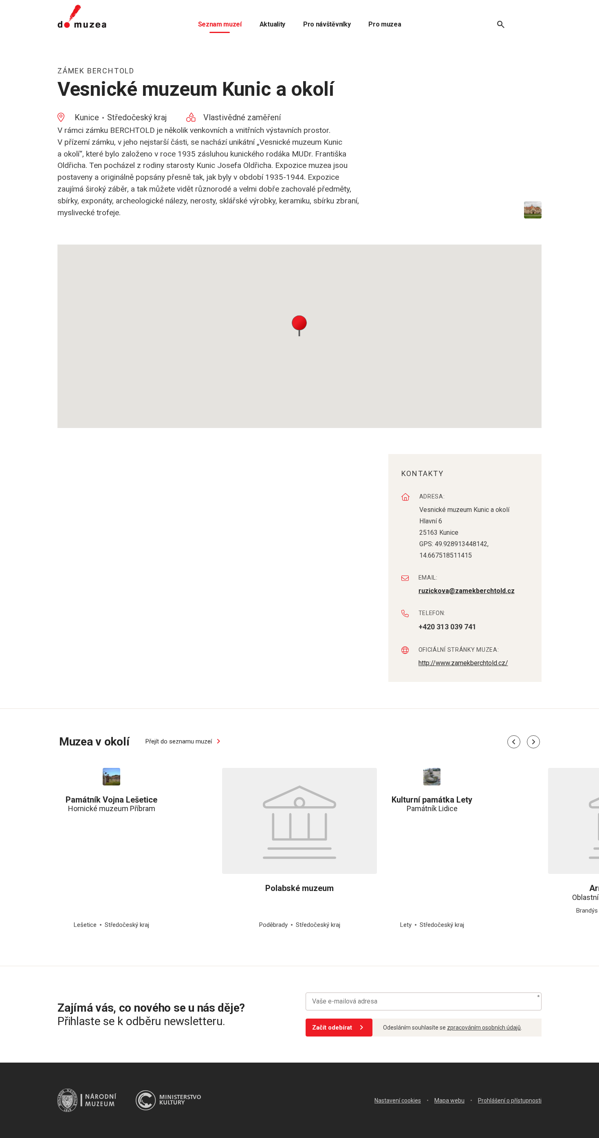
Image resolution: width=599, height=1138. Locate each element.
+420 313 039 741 (447, 626)
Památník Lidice (432, 804)
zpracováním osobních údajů (484, 1027)
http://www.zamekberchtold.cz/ (463, 663)
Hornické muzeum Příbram (111, 804)
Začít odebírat (332, 1027)
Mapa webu (449, 1100)
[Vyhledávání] (501, 24)
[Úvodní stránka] (81, 16)
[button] (299, 325)
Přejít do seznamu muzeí (179, 741)
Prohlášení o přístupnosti (510, 1100)
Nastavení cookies (397, 1100)
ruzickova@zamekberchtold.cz (466, 591)
